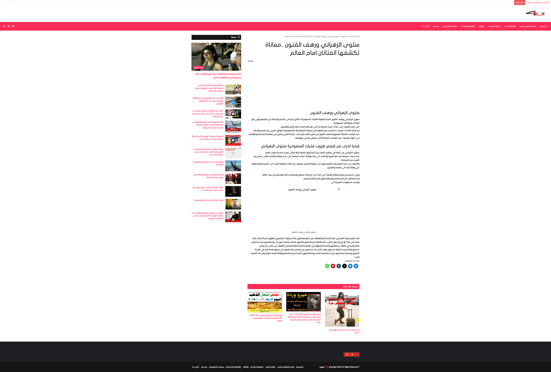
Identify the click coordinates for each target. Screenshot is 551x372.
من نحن (436, 26)
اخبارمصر (344, 36)
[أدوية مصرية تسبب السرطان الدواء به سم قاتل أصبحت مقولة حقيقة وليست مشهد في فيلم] (233, 127)
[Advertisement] (303, 86)
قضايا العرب (510, 26)
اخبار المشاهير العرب (527, 26)
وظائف (481, 26)
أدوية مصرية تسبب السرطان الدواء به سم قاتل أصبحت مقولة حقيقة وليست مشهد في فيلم (207, 125)
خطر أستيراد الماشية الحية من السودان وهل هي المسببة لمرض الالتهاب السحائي (209, 88)
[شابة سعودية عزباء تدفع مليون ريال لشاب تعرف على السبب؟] (233, 191)
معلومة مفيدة (494, 26)
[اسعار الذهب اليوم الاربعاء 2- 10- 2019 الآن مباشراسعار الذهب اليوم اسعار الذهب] (265, 302)
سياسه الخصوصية (450, 26)
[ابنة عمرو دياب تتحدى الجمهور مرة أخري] (342, 309)
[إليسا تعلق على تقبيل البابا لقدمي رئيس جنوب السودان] (233, 178)
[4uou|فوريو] (537, 13)
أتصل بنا (426, 26)
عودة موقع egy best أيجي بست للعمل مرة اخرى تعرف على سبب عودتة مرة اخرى (208, 152)
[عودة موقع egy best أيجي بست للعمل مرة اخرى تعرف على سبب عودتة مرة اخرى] (233, 153)
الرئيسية (543, 26)
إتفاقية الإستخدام (468, 26)
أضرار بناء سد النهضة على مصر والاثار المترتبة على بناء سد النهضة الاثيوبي (208, 101)
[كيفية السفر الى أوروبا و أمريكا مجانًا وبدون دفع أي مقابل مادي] (233, 140)
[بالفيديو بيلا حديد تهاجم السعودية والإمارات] (233, 165)
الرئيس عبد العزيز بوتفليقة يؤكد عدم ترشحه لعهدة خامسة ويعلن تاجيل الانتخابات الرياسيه (207, 216)
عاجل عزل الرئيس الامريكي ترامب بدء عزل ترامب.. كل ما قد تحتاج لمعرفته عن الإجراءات (207, 113)
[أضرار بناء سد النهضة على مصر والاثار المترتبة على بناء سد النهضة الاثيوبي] (233, 102)
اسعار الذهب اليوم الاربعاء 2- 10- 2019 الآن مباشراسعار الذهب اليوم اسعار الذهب (266, 318)
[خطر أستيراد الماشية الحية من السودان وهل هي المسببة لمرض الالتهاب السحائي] (233, 89)
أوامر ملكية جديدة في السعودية (208, 200)
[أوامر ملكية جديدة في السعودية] (233, 204)
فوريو (322, 367)
